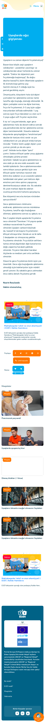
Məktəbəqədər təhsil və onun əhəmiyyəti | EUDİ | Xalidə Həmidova (23, 327)
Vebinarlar (8, 696)
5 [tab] (39, 301)
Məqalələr (8, 691)
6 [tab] (39, 553)
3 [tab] (33, 301)
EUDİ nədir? (8, 686)
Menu (36, 6)
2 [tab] (30, 301)
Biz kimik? (7, 681)
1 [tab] (27, 301)
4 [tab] (36, 301)
